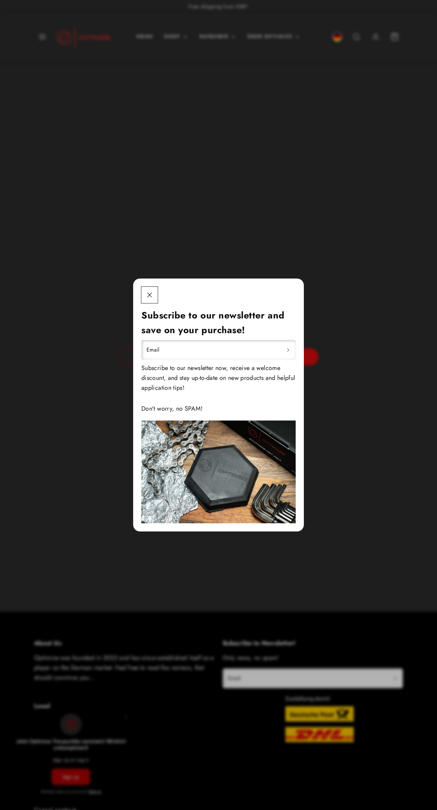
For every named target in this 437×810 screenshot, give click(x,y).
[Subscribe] (288, 350)
